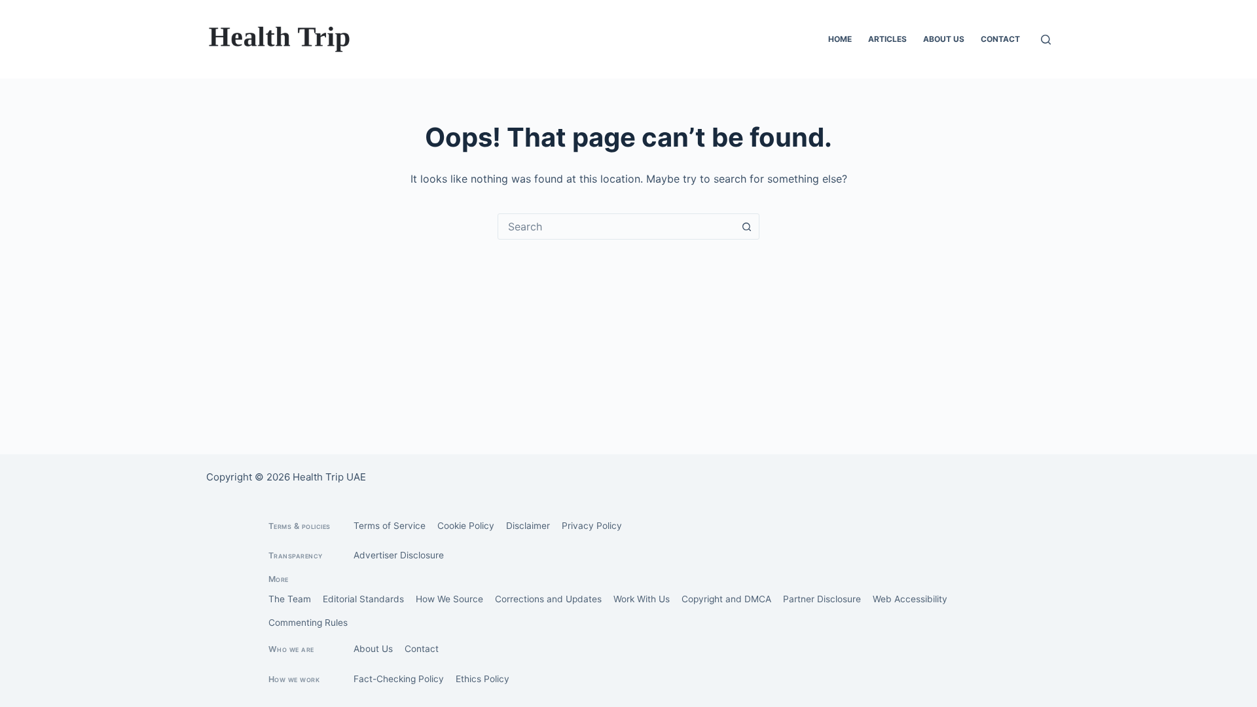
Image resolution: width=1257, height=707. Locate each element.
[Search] (1046, 40)
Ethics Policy (482, 679)
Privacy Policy (592, 525)
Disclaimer (528, 525)
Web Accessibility (910, 599)
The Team (289, 599)
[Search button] (746, 226)
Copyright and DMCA (726, 599)
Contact (1000, 39)
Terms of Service (390, 525)
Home (840, 39)
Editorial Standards (363, 599)
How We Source (449, 599)
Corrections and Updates (548, 599)
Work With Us (641, 599)
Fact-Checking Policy (399, 679)
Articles (887, 39)
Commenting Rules (308, 622)
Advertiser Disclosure (399, 555)
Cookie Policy (465, 525)
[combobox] (616, 226)
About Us (943, 39)
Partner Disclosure (822, 599)
